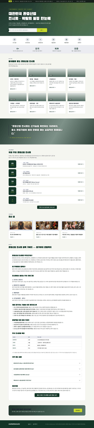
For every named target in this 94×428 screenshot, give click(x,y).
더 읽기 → (12, 237)
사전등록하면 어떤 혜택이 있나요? (21, 374)
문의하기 (78, 410)
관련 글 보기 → (13, 89)
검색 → (42, 30)
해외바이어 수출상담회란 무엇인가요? (22, 380)
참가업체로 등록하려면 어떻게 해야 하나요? (24, 369)
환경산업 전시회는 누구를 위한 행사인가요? (24, 363)
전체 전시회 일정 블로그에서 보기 (47, 207)
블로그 (29, 424)
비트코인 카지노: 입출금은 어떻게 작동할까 (72, 234)
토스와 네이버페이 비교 (15, 234)
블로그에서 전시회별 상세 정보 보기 (47, 395)
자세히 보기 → (81, 164)
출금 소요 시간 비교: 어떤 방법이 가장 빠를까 (47, 234)
